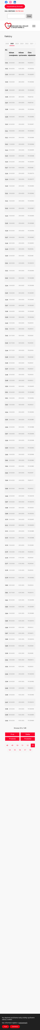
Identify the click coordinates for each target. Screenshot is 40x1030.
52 (28, 745)
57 (25, 750)
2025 (12, 44)
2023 (21, 44)
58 (30, 750)
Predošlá (12, 739)
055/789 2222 (19, 11)
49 (12, 745)
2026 (7, 44)
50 (17, 745)
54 (10, 750)
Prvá (12, 734)
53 (33, 745)
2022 (26, 44)
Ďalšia (28, 734)
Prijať (5, 1026)
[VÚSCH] (18, 25)
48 (7, 745)
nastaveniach (23, 1023)
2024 (17, 44)
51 (22, 745)
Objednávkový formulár (15, 6)
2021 (31, 44)
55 (15, 750)
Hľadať (29, 16)
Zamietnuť (15, 1026)
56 (20, 750)
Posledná (27, 739)
